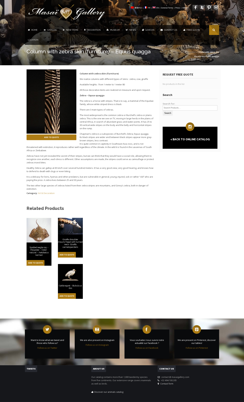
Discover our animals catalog (108, 391)
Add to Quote (51, 137)
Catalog (52, 30)
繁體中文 (138, 8)
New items (72, 30)
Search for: (169, 103)
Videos (185, 8)
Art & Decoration (188, 52)
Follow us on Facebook (147, 347)
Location (33, 40)
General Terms (167, 8)
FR (149, 8)
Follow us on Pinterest (197, 347)
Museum (115, 30)
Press (177, 8)
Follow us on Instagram (97, 344)
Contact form (166, 383)
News (132, 30)
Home (34, 30)
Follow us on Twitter (47, 347)
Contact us (170, 30)
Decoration (94, 30)
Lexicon (149, 30)
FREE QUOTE (193, 30)
